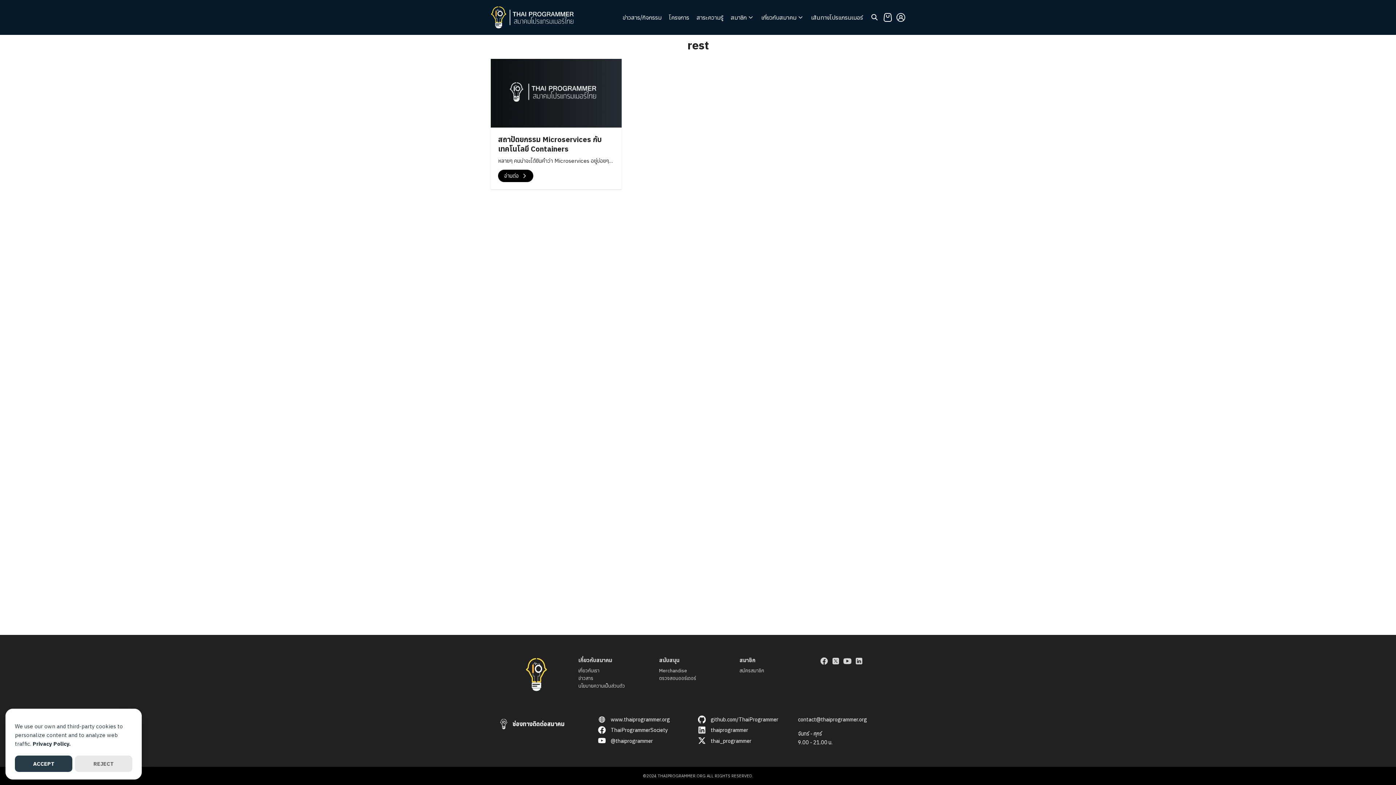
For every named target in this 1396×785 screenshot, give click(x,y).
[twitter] (835, 661)
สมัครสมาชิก (751, 671)
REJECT (103, 763)
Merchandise (673, 671)
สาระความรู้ (710, 17)
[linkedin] (859, 661)
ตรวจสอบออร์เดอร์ (677, 678)
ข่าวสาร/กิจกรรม (642, 17)
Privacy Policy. (52, 743)
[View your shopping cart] (887, 17)
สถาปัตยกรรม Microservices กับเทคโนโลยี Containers (550, 144)
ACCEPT (44, 763)
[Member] (900, 17)
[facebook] (824, 661)
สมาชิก (739, 17)
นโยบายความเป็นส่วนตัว (601, 686)
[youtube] (847, 661)
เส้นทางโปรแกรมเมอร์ (837, 17)
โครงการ (679, 17)
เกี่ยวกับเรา (588, 671)
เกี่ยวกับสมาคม (779, 17)
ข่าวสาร (585, 678)
